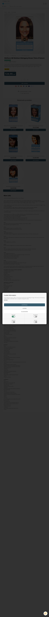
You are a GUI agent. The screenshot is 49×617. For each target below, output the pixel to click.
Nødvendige (13, 314)
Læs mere (6, 299)
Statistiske (35, 320)
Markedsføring (35, 314)
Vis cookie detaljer (24, 311)
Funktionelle (13, 320)
